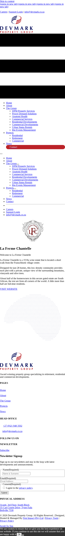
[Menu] (1, 153)
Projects (4, 406)
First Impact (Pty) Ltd (33, 518)
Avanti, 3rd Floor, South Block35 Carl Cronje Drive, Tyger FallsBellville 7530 (16, 508)
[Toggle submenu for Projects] (15, 188)
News (3, 411)
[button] (8, 289)
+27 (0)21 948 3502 (12, 426)
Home (3, 390)
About (3, 395)
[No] (23, 535)
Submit (4, 493)
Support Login (16, 12)
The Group (5, 400)
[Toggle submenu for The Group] (18, 164)
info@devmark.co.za (34, 12)
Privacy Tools (51, 518)
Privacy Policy (7, 521)
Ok (19, 534)
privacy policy (25, 488)
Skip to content (7, 1)
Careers (3, 12)
